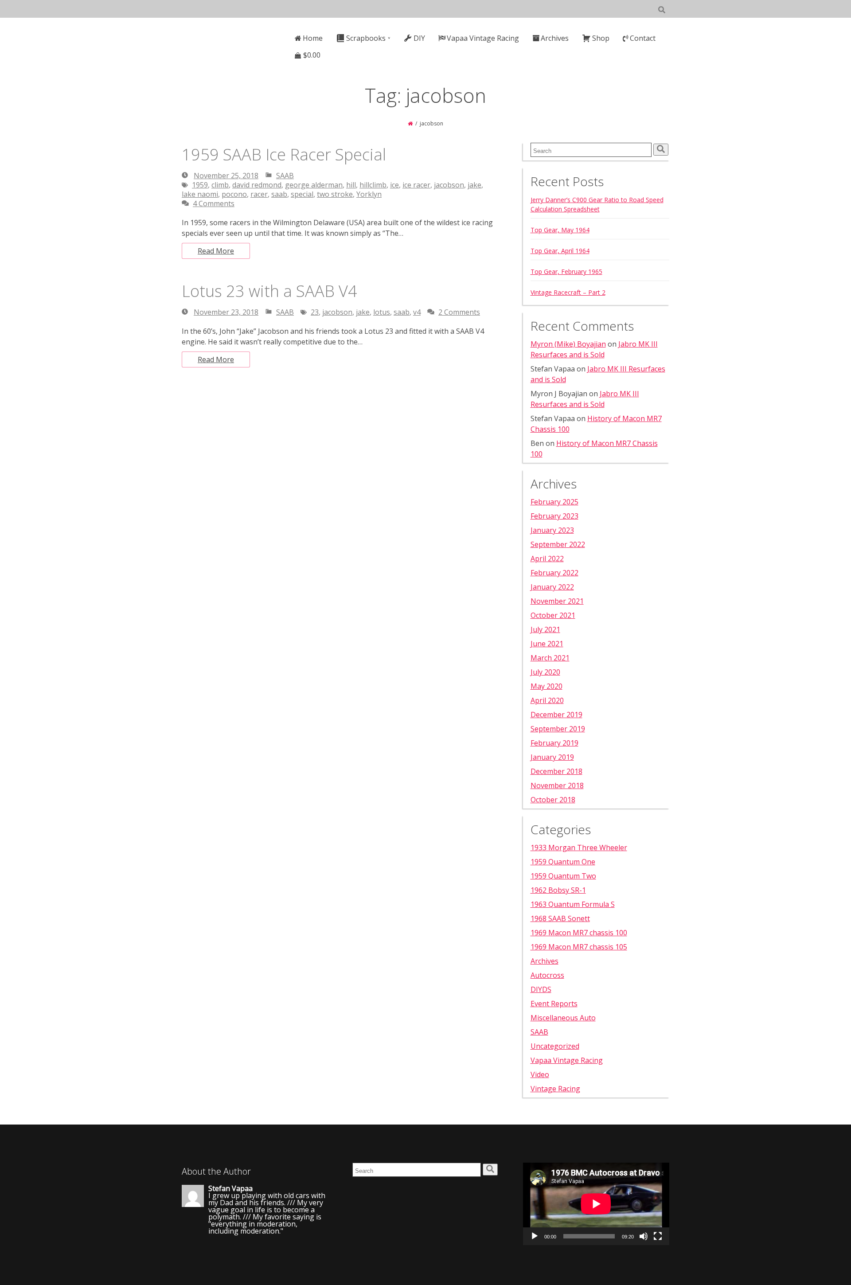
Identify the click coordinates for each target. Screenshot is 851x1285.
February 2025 (554, 502)
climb (220, 185)
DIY (419, 38)
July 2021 (545, 629)
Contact (643, 38)
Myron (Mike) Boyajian (568, 344)
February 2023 (554, 516)
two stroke (335, 194)
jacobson (449, 185)
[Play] (534, 1236)
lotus (381, 312)
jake (474, 185)
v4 (417, 312)
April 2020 (547, 700)
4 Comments (213, 203)
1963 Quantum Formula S (573, 904)
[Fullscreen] (657, 1236)
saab (279, 194)
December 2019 (556, 714)
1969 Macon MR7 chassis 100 (579, 932)
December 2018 (556, 771)
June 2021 (547, 643)
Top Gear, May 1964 (560, 230)
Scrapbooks (366, 38)
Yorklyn (369, 194)
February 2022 (554, 573)
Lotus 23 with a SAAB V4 (269, 291)
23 (315, 312)
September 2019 (558, 729)
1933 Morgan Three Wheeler (579, 847)
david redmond (256, 185)
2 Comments (459, 312)
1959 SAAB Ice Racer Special (284, 154)
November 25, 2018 (226, 175)
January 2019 (552, 757)
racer (259, 194)
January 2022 (552, 587)
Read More (216, 251)
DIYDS (541, 989)
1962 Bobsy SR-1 (558, 890)
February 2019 (554, 743)
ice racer (416, 185)
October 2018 (553, 800)
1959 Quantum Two (563, 876)
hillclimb (372, 185)
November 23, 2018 (226, 312)
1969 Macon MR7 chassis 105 (579, 947)
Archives (555, 38)
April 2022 (547, 558)
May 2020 (546, 686)
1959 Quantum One (563, 862)
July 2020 (545, 672)
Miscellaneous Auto (563, 1018)
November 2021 (557, 601)
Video (540, 1074)
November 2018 (557, 785)
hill (351, 185)
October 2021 (553, 615)
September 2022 (558, 544)
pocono (234, 194)
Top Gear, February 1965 (566, 271)
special (302, 194)
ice (394, 185)
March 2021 (550, 658)
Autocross (547, 975)
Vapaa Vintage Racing (483, 38)
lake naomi (200, 194)
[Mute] (643, 1236)
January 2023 (552, 530)
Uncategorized (555, 1046)
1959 (200, 185)
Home (313, 38)
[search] (660, 150)
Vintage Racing (555, 1089)
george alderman (314, 185)
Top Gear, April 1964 (560, 250)
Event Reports (554, 1003)
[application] (596, 1204)
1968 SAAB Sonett (560, 918)
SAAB (285, 175)
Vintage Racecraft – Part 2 (568, 292)
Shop (600, 38)
